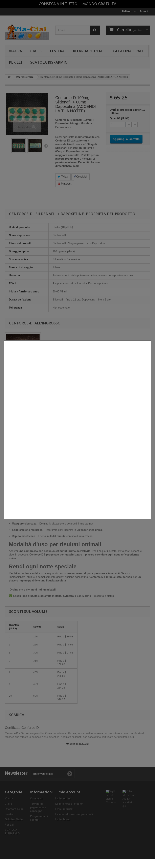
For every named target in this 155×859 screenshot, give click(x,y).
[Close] (149, 521)
